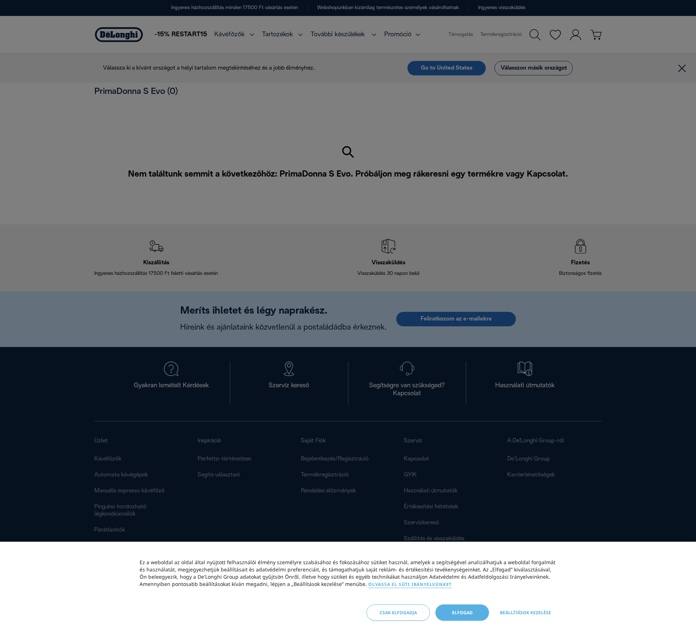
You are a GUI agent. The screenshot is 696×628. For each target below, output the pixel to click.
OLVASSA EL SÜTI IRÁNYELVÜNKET (410, 584)
